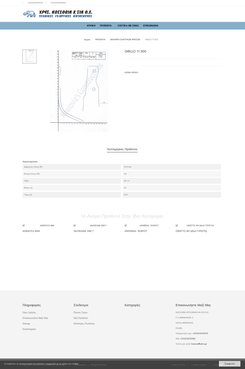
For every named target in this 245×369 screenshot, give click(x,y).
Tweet (146, 72)
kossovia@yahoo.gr (199, 343)
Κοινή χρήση (142, 72)
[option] (29, 57)
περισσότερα (85, 363)
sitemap (26, 323)
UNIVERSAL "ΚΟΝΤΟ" (136, 231)
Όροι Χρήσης (29, 312)
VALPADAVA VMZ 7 (83, 231)
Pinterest (151, 72)
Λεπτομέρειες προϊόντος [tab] (122, 149)
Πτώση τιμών (80, 312)
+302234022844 (187, 338)
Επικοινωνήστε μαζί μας (35, 318)
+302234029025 (35, 2)
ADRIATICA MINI (31, 231)
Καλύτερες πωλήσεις (84, 323)
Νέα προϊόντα (81, 318)
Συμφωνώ (230, 363)
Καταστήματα (29, 329)
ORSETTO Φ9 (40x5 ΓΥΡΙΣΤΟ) (191, 231)
